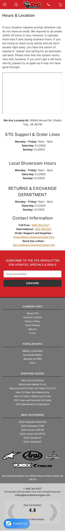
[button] (17, 523)
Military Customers (32, 350)
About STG (32, 313)
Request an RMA (33, 358)
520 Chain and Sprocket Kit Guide (32, 400)
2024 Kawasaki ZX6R (32, 425)
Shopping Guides (32, 373)
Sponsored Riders (32, 354)
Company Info (32, 306)
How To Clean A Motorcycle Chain (32, 396)
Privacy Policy (32, 321)
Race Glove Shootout (32, 380)
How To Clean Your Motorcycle (32, 392)
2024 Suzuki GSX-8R (32, 429)
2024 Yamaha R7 (32, 437)
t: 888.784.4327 (33, 488)
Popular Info (32, 343)
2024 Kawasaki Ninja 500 (32, 421)
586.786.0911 (43, 229)
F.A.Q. (32, 333)
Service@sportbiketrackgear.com (34, 245)
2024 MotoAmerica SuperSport (33, 404)
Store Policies (32, 325)
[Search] (16, 4)
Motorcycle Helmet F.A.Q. (32, 384)
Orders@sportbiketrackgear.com (33, 237)
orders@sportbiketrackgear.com (32, 495)
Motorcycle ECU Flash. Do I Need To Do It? (32, 388)
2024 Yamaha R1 (32, 441)
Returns (32, 329)
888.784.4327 (40, 225)
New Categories (32, 414)
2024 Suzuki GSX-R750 (32, 433)
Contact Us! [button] (20, 523)
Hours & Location (32, 317)
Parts (32, 362)
